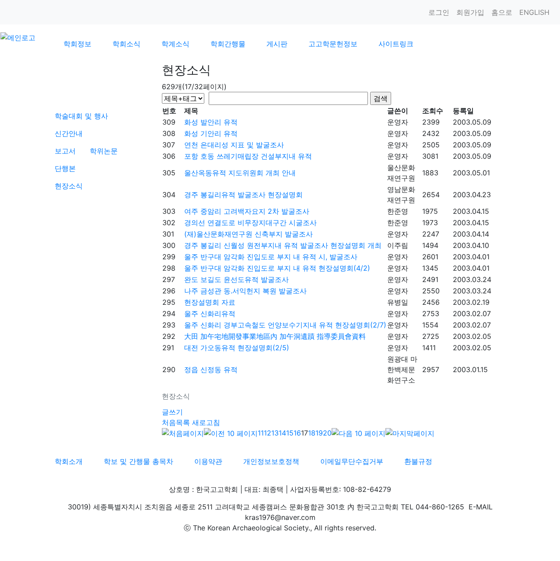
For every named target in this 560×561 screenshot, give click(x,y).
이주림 (397, 245)
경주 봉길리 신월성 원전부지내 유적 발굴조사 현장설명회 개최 (283, 245)
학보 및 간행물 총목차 (138, 461)
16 (297, 433)
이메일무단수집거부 (351, 461)
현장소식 (69, 185)
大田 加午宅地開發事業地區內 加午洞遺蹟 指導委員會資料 (275, 336)
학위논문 (104, 150)
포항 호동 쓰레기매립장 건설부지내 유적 (248, 156)
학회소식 (126, 43)
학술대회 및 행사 (81, 116)
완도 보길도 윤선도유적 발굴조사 (236, 279)
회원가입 (470, 12)
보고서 (65, 150)
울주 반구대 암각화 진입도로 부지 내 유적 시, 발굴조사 (270, 256)
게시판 (276, 43)
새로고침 (206, 422)
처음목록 (176, 422)
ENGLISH (534, 12)
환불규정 (418, 461)
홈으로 (501, 12)
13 (275, 433)
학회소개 (69, 461)
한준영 (397, 211)
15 (290, 433)
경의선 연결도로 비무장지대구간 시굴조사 (250, 222)
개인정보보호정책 (271, 461)
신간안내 (69, 133)
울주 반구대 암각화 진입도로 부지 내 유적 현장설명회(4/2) (277, 268)
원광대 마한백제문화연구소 (402, 369)
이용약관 (208, 461)
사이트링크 (395, 43)
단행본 (65, 168)
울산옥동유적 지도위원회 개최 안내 (240, 172)
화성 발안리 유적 (211, 122)
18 (311, 433)
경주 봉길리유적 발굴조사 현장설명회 (243, 194)
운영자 (397, 122)
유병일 (397, 302)
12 (267, 433)
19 (319, 433)
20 (327, 433)
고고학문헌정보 (332, 43)
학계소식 (175, 43)
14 (282, 433)
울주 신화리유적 (209, 313)
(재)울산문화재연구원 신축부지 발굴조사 (248, 234)
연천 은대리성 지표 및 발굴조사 (234, 144)
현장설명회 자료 (209, 302)
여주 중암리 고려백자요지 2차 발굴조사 (246, 211)
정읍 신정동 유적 (211, 369)
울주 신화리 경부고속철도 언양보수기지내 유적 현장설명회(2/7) (285, 325)
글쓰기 (172, 412)
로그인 (438, 12)
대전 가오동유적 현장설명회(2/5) (236, 347)
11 (261, 433)
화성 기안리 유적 (211, 133)
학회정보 (77, 43)
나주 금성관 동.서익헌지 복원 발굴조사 (245, 290)
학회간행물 (227, 43)
